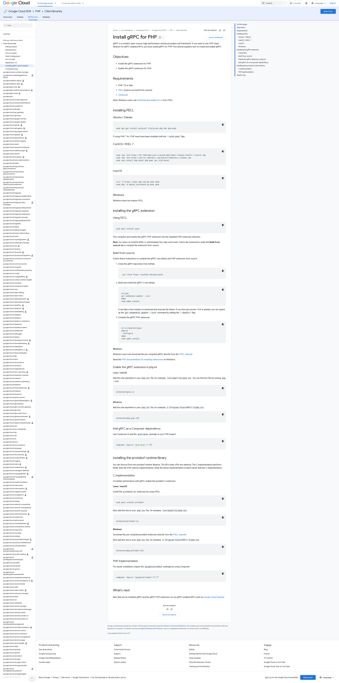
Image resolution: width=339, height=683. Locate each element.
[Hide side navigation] (32, 678)
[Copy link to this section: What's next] (132, 590)
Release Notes (120, 658)
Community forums (122, 649)
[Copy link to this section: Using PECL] (129, 218)
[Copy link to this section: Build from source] (137, 253)
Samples (46, 17)
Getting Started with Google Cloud (203, 654)
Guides (20, 17)
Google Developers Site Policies (150, 628)
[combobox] (274, 3)
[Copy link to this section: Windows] (126, 195)
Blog (266, 649)
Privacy (56, 677)
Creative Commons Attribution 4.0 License (179, 626)
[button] (17, 43)
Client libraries (53, 11)
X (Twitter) (268, 658)
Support (117, 654)
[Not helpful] (224, 30)
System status (120, 662)
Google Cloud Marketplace (50, 658)
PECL (120, 90)
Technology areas (45, 3)
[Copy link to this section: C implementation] (137, 475)
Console (297, 3)
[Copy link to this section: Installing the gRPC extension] (157, 211)
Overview (7, 17)
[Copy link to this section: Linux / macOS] (129, 372)
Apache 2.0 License (115, 628)
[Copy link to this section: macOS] (124, 171)
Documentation (127, 30)
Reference (33, 17)
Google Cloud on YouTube (274, 662)
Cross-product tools (71, 3)
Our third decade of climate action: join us (109, 677)
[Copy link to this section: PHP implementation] (140, 561)
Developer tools (142, 30)
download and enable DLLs (149, 100)
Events (267, 654)
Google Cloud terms (81, 677)
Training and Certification (199, 666)
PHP (37, 11)
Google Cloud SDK (19, 11)
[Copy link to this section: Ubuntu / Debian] (135, 117)
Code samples (195, 658)
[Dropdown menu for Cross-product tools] (84, 3)
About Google (44, 677)
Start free (328, 11)
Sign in (333, 3)
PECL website (185, 354)
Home (115, 30)
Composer (123, 95)
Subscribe (308, 677)
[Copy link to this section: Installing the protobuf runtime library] (169, 458)
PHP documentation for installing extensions (142, 359)
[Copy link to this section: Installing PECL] (136, 110)
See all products (45, 649)
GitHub (192, 649)
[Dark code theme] (223, 125)
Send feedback (216, 37)
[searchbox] (17, 25)
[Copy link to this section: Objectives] (131, 57)
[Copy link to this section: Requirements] (136, 78)
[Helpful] (220, 30)
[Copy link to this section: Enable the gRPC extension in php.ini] (159, 367)
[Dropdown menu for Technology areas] (56, 3)
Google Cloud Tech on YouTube (277, 666)
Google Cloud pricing (47, 654)
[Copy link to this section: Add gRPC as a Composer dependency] (163, 428)
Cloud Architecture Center (200, 662)
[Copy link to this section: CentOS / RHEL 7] (136, 144)
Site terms (65, 677)
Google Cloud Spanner (214, 597)
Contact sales (44, 662)
